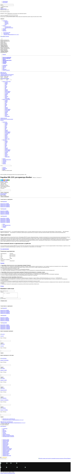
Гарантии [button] (2, 263)
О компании (5, 20)
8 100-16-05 (3, 72)
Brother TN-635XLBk (4, 360)
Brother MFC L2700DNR (5, 219)
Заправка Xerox (6, 454)
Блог (6, 24)
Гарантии (6, 23)
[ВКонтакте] (2, 180)
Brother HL (4, 208)
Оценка (1, 292)
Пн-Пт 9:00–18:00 (6, 32)
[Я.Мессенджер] (1, 180)
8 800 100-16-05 (6, 418)
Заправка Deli (5, 442)
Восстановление (3, 193)
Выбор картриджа (3, 49)
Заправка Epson (6, 443)
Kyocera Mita (7, 92)
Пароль (1, 5)
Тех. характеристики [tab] (6, 225)
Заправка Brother (6, 440)
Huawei (6, 89)
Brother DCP (5, 201)
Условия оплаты (8, 26)
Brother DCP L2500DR (4, 203)
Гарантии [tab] (4, 226)
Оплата (4, 25)
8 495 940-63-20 (12, 418)
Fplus (6, 87)
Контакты (4, 30)
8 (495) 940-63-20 (3, 119)
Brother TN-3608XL (4, 409)
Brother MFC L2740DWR (5, 222)
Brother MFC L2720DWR (5, 221)
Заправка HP (5, 445)
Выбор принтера (3, 44)
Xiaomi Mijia (7, 98)
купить (2, 367)
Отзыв (1, 297)
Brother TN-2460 (3, 380)
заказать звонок (10, 119)
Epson (6, 86)
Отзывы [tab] (4, 227)
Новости (6, 22)
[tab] (35, 229)
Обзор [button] (1, 229)
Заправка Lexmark (6, 450)
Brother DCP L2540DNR (5, 205)
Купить (2, 192)
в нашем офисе (3, 194)
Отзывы (4, 29)
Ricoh (6, 95)
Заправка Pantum (6, 451)
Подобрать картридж (4, 51)
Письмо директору (6, 70)
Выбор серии (2, 42)
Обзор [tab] (4, 224)
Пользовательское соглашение (8, 436)
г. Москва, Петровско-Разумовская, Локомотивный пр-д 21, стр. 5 (7, 75)
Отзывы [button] (2, 286)
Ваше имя (2, 290)
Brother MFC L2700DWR (5, 220)
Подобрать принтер (4, 46)
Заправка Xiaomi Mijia (7, 455)
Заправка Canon (6, 441)
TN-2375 (2, 336)
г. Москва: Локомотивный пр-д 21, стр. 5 (11, 34)
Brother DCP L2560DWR (5, 206)
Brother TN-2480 (3, 370)
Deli (5, 85)
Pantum (6, 94)
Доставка (4, 28)
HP (5, 88)
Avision (6, 82)
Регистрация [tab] (5, 2)
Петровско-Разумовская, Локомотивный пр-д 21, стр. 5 (13, 419)
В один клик (6, 192)
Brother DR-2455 (3, 390)
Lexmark (6, 93)
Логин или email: (3, 15)
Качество (6, 21)
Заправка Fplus (5, 444)
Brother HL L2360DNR (4, 319)
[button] (6, 81)
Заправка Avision (6, 439)
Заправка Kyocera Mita (7, 449)
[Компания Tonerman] (4, 36)
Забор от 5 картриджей (5, 196)
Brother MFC (5, 216)
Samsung (6, 96)
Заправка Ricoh (5, 452)
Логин (1, 4)
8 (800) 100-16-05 (3, 118)
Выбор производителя (4, 47)
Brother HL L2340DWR (4, 318)
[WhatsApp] (9, 180)
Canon (6, 84)
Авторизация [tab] (5, 1)
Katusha (6, 90)
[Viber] (7, 180)
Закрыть (2, 473)
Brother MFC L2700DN (4, 218)
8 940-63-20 (3, 73)
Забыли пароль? (3, 8)
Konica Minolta (7, 91)
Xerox (6, 97)
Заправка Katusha (6, 447)
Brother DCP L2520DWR (5, 204)
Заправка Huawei (6, 446)
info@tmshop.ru (6, 33)
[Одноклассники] (4, 180)
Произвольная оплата (9, 27)
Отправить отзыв (4, 300)
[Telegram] (5, 180)
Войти (2, 7)
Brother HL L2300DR (4, 317)
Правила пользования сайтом (8, 435)
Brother (6, 83)
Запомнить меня (5, 6)
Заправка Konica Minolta (7, 448)
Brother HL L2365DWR (4, 320)
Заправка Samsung (6, 453)
